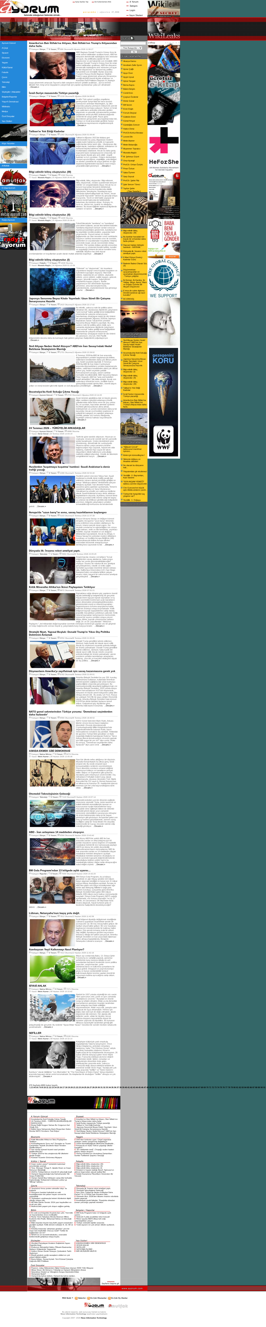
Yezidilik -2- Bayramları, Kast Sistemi (133, 476)
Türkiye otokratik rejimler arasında (90, 1223)
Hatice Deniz (128, 129)
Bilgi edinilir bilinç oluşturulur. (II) (89, 1166)
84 (245, 1087)
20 (72, 1087)
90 (262, 1087)
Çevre (4, 77)
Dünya (42, 49)
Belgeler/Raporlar (9, 97)
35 (112, 1087)
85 (248, 1087)
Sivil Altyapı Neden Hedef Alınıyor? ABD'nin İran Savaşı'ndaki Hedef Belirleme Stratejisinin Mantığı (95, 1132)
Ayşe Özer (128, 73)
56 (169, 1087)
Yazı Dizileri (7, 121)
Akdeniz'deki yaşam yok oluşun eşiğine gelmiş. (50, 1206)
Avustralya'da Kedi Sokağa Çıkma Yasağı (48, 1119)
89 (259, 1087)
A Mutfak (5, 166)
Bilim (4, 87)
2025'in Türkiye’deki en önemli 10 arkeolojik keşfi (51, 1172)
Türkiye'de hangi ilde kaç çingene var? (134, 495)
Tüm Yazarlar (134, 191)
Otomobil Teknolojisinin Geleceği (89, 1190)
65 (194, 1087)
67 (199, 1087)
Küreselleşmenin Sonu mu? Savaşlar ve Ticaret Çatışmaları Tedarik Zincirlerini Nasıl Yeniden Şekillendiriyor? (50, 1146)
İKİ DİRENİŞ (128, 299)
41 (129, 1087)
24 (82, 1087)
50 (153, 1087)
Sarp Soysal (128, 176)
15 (58, 1087)
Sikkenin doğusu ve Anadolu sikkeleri (131, 460)
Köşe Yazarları (8, 143)
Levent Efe (128, 137)
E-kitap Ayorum (8, 188)
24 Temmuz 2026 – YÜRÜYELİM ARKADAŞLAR (51, 1121)
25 (85, 1087)
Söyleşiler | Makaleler (11, 92)
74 (218, 1087)
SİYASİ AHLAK (82, 1245)
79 (232, 1087)
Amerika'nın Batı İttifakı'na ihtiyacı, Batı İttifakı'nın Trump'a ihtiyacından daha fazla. (96, 1120)
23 (80, 1087)
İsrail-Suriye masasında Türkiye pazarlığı (93, 1123)
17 (63, 1087)
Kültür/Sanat (7, 67)
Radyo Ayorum (8, 220)
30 (99, 1087)
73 (215, 1087)
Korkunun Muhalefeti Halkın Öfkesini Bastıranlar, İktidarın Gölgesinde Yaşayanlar (50, 1248)
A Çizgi (5, 48)
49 (150, 1087)
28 (93, 1087)
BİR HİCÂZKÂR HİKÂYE (86, 1251)
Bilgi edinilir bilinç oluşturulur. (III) (89, 1164)
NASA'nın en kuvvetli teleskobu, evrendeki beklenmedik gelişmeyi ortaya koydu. (48, 1236)
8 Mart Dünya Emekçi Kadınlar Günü (132, 258)
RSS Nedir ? (67, 1298)
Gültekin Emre (129, 117)
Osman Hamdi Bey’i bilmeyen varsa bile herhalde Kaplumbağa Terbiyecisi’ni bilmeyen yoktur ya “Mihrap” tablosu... (50, 1180)
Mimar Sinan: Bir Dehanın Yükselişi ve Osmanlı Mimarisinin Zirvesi (58, 1270)
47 (145, 1087)
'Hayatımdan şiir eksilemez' (135, 471)
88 (256, 1087)
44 (137, 1087)
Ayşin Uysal (128, 77)
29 (96, 1087)
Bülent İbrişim (129, 89)
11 (47, 1087)
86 (251, 1087)
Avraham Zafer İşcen (132, 65)
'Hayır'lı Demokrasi (10, 102)
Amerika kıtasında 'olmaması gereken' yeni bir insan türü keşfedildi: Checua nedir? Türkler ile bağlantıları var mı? (49, 1231)
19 (69, 1087)
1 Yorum (54, 554)
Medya (5, 111)
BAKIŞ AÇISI (36, 1123)
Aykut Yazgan (129, 81)
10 (45, 1087)
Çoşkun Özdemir (130, 97)
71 (210, 1087)
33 (107, 1087)
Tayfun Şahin (129, 188)
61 (183, 1087)
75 (221, 1087)
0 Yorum (52, 49)
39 (123, 1087)
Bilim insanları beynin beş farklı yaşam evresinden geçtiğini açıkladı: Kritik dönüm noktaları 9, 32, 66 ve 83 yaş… (51, 1225)
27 (91, 1087)
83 (243, 1087)
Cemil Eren (128, 93)
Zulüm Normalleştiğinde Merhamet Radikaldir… (95, 1144)
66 (196, 1087)
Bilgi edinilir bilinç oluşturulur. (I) (89, 1168)
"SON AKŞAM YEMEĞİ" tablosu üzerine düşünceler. (135, 482)
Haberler (82, 1298)
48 (148, 1087)
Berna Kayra (128, 85)
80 (234, 1087)
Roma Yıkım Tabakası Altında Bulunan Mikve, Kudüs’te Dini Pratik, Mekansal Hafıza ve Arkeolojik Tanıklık (50, 1219)
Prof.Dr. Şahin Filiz (131, 180)
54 (164, 1087)
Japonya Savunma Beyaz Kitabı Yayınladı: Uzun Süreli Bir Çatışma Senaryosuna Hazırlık (95, 1128)
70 (207, 1087)
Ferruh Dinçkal (129, 113)
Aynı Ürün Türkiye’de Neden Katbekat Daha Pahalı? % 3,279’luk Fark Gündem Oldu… (93, 1193)
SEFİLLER (80, 1247)
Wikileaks (6, 106)
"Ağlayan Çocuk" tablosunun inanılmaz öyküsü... (132, 449)
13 (53, 1087)
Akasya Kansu (129, 61)
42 (131, 1087)
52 (158, 1087)
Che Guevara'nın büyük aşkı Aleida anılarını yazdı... (135, 489)
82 (240, 1087)
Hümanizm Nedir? (38, 1274)
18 (66, 1087)
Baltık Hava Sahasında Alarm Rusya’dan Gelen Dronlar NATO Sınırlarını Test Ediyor (50, 1130)
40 (126, 1087)
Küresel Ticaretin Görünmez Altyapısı (46, 1157)
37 (118, 1087)
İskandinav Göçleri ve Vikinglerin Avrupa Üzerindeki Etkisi (55, 1272)
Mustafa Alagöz (44, 177)
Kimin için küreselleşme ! (134, 455)
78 (229, 1087)
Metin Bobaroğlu (130, 145)
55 (167, 1087)
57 (172, 1087)
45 (139, 1087)
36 (115, 1087)
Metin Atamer (43, 757)
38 (120, 1087)
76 (224, 1087)
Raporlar (43, 874)
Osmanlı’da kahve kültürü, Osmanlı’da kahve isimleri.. (53, 1276)
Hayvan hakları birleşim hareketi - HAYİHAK (133, 246)
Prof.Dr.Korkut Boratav (133, 133)
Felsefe (5, 72)
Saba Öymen (129, 172)
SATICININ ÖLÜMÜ (84, 1249)
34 (110, 1087)
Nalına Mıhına (45, 754)
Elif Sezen (127, 105)
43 (134, 1087)
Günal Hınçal (129, 121)
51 (156, 1087)
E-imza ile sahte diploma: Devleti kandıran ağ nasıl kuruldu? (134, 293)
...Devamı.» (34, 87)
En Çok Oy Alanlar (119, 1298)
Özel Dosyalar (8, 116)
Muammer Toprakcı (131, 149)
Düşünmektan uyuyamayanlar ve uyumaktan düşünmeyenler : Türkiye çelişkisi (135, 273)
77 (226, 1087)
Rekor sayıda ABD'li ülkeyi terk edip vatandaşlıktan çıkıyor (90, 1220)
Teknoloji (5, 82)
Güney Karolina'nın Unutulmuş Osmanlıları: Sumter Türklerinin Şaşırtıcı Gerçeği (93, 1154)
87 (253, 1087)
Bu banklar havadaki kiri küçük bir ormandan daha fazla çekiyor (134, 239)
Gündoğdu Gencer (131, 125)
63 (188, 1087)
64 (191, 1087)
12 (50, 1087)
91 (264, 1087)
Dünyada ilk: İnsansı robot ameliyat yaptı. (93, 1188)
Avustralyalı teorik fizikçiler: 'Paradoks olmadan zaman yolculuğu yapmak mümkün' (94, 1201)
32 (104, 1087)
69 (205, 1087)
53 (161, 1087)
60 (180, 1087)
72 (213, 1087)
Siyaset (5, 53)
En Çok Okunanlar (98, 1298)
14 (55, 1087)
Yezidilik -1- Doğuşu (132, 500)
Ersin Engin (128, 109)
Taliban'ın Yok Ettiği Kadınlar (88, 1125)
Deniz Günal (43, 434)
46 (142, 1087)
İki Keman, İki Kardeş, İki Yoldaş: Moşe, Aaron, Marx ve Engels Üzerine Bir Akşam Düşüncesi (135, 283)
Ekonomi (5, 58)
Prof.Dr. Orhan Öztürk (133, 164)
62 (186, 1087)
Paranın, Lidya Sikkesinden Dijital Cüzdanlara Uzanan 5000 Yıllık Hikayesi (62, 1268)
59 (177, 1087)
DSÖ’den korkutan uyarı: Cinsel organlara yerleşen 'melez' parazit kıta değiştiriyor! (92, 1141)
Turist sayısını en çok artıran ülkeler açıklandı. (95, 1225)
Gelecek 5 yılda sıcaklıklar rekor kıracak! (93, 1217)
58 (175, 1087)
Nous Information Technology (94, 1318)
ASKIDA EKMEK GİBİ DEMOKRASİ (91, 1243)
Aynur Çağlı (128, 69)
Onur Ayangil (128, 161)
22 (77, 1087)
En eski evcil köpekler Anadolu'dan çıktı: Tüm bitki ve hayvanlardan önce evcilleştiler (51, 1214)
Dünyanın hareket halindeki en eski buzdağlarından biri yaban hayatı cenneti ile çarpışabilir (47, 1194)
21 (74, 1087)
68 (202, 1087)
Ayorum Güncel (9, 43)
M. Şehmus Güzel (131, 157)
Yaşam (5, 62)
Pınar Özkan (128, 168)
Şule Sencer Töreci (131, 184)
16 (61, 1087)
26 (88, 1087)
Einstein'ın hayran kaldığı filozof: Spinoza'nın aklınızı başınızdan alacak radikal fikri (94, 1171)
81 (237, 1087)
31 (101, 1087)
